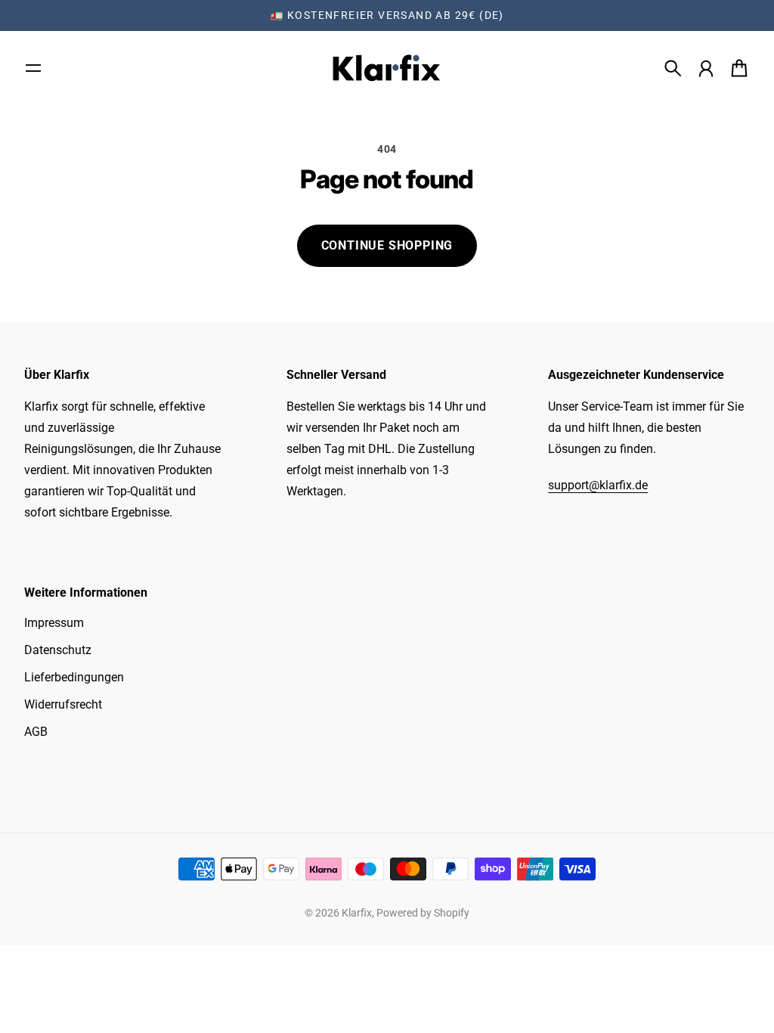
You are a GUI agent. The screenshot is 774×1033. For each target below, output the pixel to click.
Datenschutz (57, 650)
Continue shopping (387, 245)
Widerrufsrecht (63, 704)
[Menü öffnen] (33, 68)
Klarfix (357, 913)
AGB (36, 731)
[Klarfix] (387, 68)
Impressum (54, 623)
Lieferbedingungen (74, 677)
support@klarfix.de (598, 485)
